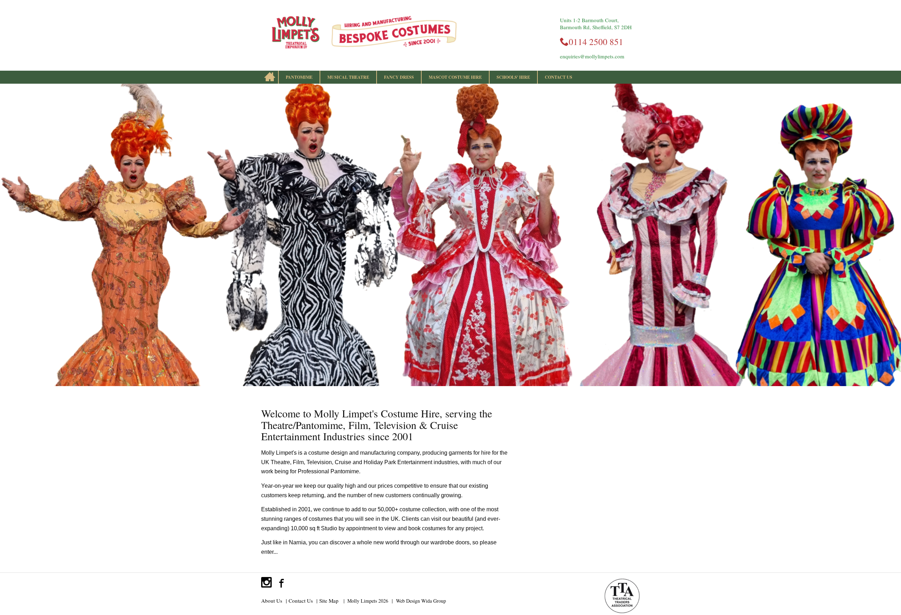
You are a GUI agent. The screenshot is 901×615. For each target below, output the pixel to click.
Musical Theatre (348, 77)
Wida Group (433, 600)
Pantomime (299, 77)
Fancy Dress (399, 77)
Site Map (329, 600)
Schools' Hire (513, 77)
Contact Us (558, 77)
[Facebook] (280, 582)
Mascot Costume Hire (455, 77)
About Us (271, 600)
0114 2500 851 (596, 41)
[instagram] (266, 582)
